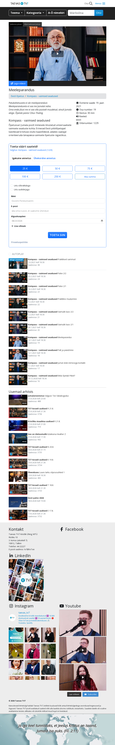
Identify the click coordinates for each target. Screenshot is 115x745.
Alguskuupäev (18, 216)
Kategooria (34, 13)
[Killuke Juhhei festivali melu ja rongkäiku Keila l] (16, 651)
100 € (25, 176)
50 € (57, 168)
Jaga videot (19, 83)
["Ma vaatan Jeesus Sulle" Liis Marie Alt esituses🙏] (32, 635)
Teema (15, 13)
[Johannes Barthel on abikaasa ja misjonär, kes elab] (48, 667)
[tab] (21, 158)
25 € (25, 168)
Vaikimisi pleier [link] (16, 24)
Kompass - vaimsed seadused (42, 96)
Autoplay (18, 254)
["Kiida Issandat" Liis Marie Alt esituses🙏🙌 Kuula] (48, 635)
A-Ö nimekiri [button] (56, 13)
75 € (89, 168)
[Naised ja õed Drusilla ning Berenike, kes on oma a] (16, 667)
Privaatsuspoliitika (19, 242)
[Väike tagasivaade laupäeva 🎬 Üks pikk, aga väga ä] (48, 651)
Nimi (13, 196)
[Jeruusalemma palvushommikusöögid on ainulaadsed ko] (32, 667)
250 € (57, 176)
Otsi (98, 13)
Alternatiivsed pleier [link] (32, 24)
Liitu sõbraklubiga (22, 185)
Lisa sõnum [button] (20, 226)
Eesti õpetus (17, 96)
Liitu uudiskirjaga (21, 189)
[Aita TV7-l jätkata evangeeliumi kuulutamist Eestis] (16, 635)
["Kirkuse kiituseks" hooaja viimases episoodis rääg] (32, 651)
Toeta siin (57, 235)
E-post (14, 206)
